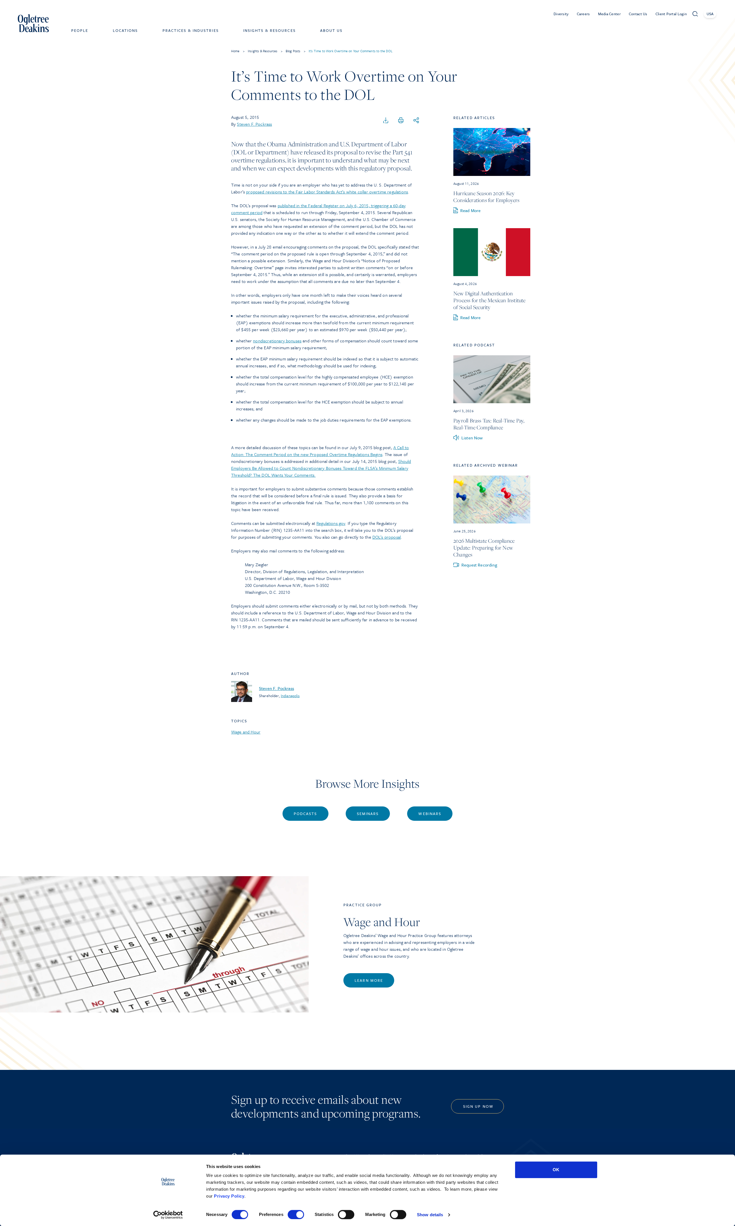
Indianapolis (290, 696)
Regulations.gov (330, 523)
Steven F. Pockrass (254, 124)
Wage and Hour (245, 732)
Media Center (609, 14)
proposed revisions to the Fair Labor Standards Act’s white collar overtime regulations (327, 192)
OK (556, 1169)
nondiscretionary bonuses (277, 340)
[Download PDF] (385, 120)
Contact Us (638, 14)
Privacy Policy (229, 1196)
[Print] (400, 120)
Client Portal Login (671, 14)
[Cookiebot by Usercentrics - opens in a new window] (168, 1215)
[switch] (296, 1214)
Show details (430, 1214)
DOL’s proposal (386, 537)
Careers (583, 14)
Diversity (561, 14)
